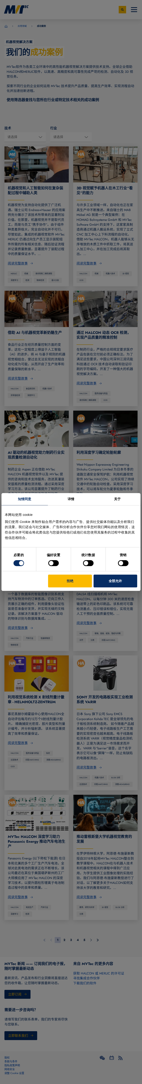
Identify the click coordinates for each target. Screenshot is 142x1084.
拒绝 (70, 581)
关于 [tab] (117, 499)
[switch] (53, 563)
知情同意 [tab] (24, 499)
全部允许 (115, 581)
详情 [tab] (71, 499)
